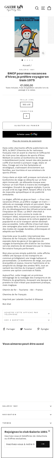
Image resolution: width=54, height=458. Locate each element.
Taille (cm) (27, 100)
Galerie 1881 (27, 69)
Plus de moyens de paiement (27, 141)
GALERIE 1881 (10, 406)
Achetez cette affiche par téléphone (21, 313)
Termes (7, 423)
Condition (27, 111)
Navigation (9, 414)
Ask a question (14, 320)
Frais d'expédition (26, 88)
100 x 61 (26, 104)
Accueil (26, 65)
